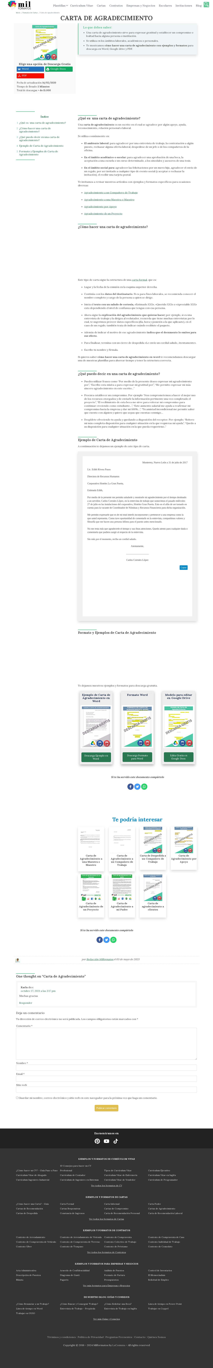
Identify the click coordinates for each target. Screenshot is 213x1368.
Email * (20, 1073)
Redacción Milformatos (100, 959)
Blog (199, 5)
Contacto (139, 1337)
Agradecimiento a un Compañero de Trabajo (111, 192)
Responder (25, 1002)
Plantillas (59, 5)
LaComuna (118, 1345)
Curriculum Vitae (81, 5)
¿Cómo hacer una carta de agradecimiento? (35, 130)
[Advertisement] (105, 80)
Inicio (18, 13)
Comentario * (24, 1025)
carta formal (139, 279)
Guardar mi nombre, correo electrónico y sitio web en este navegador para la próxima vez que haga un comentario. (88, 1097)
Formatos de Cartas (30, 13)
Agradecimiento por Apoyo (100, 206)
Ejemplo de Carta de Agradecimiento (41, 145)
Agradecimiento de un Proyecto (103, 213)
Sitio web (21, 1084)
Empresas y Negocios (140, 5)
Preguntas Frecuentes (118, 1337)
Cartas (101, 5)
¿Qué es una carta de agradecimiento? (42, 122)
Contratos (116, 5)
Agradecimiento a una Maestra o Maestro (109, 199)
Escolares (165, 5)
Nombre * (22, 1063)
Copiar (183, 567)
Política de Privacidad (91, 1337)
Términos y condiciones (61, 1337)
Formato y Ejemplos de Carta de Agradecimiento (38, 153)
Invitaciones (184, 5)
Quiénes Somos (156, 1337)
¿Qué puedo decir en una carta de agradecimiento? (39, 138)
